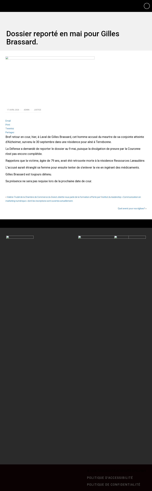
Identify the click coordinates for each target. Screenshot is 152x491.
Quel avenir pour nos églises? (131, 208)
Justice (37, 110)
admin (27, 110)
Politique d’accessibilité (110, 478)
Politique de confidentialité (113, 484)
